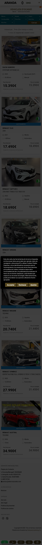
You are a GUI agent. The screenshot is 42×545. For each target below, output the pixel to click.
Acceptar (10, 285)
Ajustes (33, 285)
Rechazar (22, 285)
